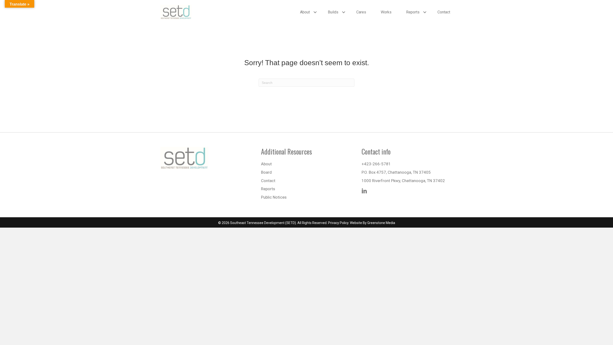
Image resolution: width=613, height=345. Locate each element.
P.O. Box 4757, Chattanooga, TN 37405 (396, 172)
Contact (443, 12)
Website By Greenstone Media (372, 223)
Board (266, 172)
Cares (361, 12)
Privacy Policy (338, 223)
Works (386, 12)
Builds (333, 12)
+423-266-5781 (376, 163)
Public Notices (274, 197)
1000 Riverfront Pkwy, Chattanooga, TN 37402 (403, 180)
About (305, 12)
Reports (413, 12)
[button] (315, 12)
